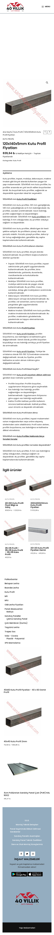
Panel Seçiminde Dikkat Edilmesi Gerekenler (25, 830)
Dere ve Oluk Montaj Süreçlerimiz (27, 844)
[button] (47, 82)
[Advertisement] (27, 45)
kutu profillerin (39, 216)
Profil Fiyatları (28, 328)
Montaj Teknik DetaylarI (27, 824)
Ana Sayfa (7, 132)
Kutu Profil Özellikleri (27, 199)
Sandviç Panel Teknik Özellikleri (27, 840)
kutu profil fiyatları (26, 334)
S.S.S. (27, 820)
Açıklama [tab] (7, 173)
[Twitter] (27, 854)
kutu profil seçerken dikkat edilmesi (34, 375)
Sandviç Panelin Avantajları (27, 836)
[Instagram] (33, 854)
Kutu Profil (18, 132)
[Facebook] (21, 854)
